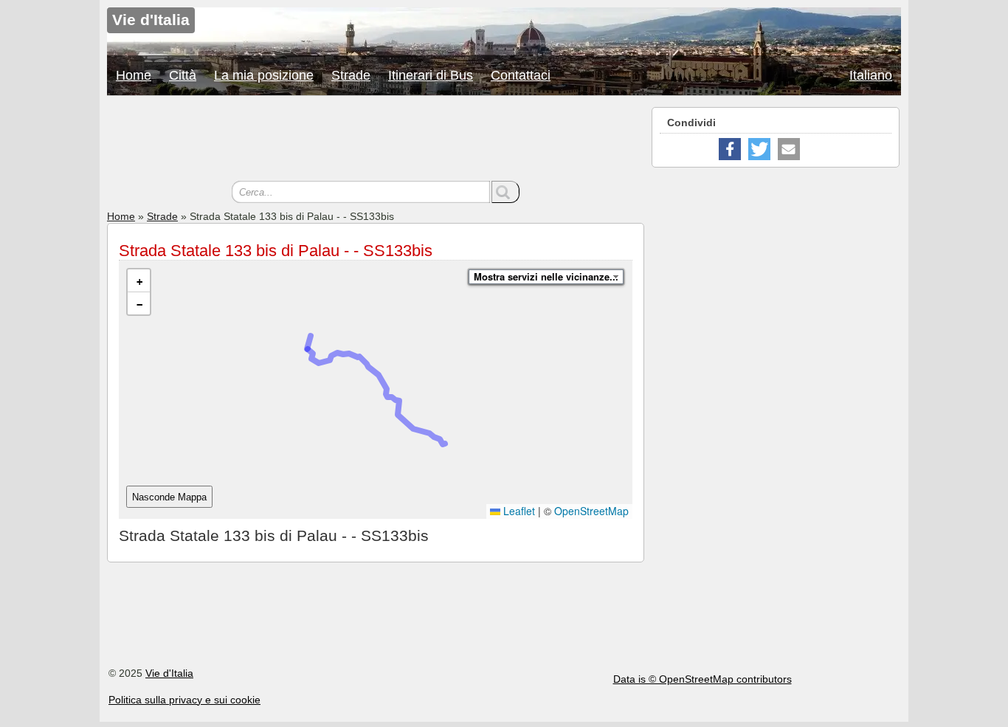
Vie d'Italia (169, 673)
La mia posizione (264, 75)
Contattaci (520, 75)
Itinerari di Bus (430, 75)
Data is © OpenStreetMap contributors (702, 679)
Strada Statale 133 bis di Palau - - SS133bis (275, 250)
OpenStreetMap (591, 510)
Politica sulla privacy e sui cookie (184, 700)
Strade (350, 75)
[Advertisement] (375, 140)
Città (182, 75)
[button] (139, 280)
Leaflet (517, 510)
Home (133, 75)
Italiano (870, 75)
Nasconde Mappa (169, 497)
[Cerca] (505, 192)
